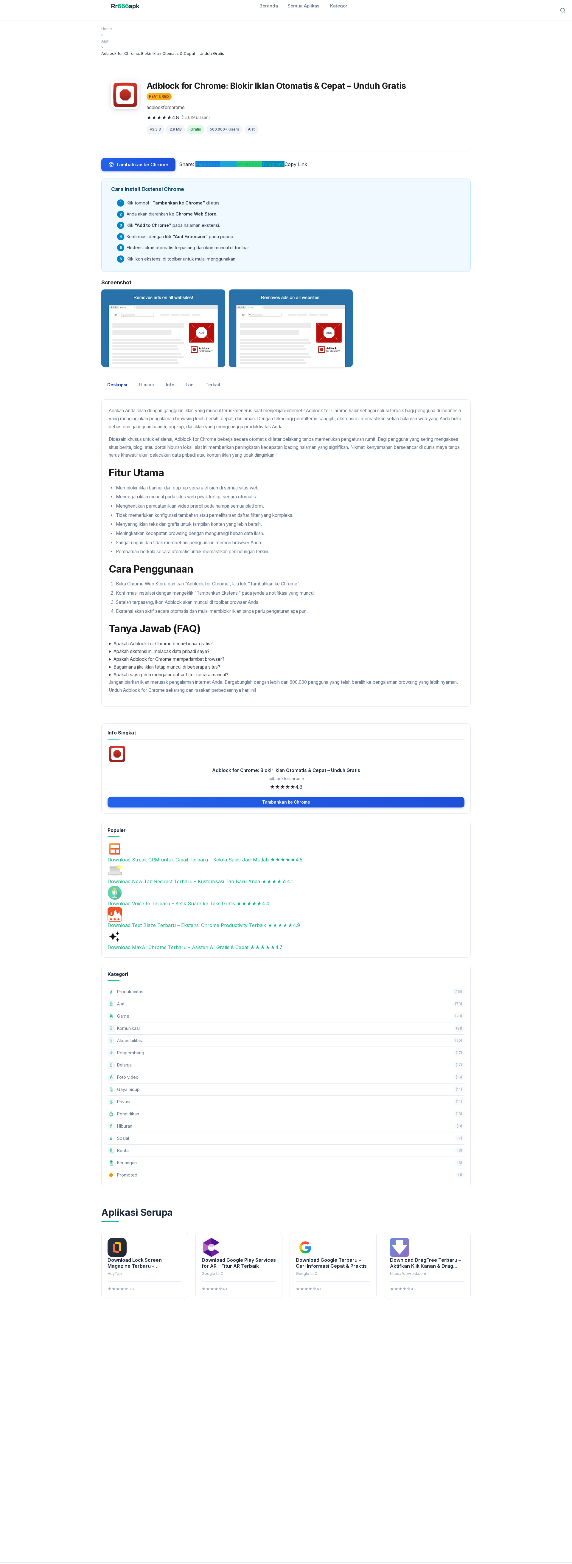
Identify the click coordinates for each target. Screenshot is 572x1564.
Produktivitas (289, 991)
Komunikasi (289, 1028)
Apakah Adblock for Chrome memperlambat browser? (169, 659)
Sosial (289, 1138)
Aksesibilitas (289, 1040)
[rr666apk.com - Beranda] (125, 6)
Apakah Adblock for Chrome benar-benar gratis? (163, 644)
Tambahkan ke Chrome (142, 165)
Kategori (339, 6)
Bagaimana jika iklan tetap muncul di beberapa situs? (167, 667)
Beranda (268, 6)
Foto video (289, 1077)
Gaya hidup (289, 1089)
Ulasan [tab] (146, 384)
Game (289, 1016)
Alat (251, 129)
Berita (289, 1150)
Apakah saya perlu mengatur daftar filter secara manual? (171, 675)
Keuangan (289, 1162)
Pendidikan (289, 1113)
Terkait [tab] (213, 384)
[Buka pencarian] (562, 10)
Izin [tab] (190, 384)
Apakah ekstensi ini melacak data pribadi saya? (161, 651)
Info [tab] (170, 384)
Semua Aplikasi (304, 6)
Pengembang (289, 1052)
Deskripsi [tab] (117, 384)
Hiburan (289, 1126)
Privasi (289, 1101)
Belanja (289, 1064)
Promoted (285, 1174)
